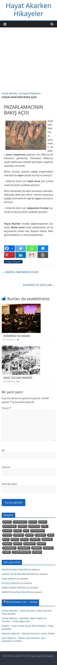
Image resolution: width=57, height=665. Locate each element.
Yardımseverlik (21, 552)
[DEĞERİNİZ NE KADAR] (21, 305)
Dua (51, 535)
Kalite (29, 535)
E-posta (6, 467)
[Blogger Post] (43, 255)
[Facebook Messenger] (43, 248)
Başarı (8, 543)
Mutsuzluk (34, 526)
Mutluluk (18, 535)
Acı (26, 531)
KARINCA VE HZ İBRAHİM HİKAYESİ (18, 574)
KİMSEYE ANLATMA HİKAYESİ (16, 592)
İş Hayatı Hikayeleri (30, 93)
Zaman (22, 526)
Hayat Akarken (10, 93)
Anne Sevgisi (10, 526)
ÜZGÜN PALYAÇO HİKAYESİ (14, 569)
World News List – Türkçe (21, 602)
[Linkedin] (20, 255)
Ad (3, 450)
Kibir (45, 526)
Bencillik (47, 539)
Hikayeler (24, 548)
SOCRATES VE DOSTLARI (39, 285)
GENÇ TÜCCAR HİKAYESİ (17, 377)
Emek (18, 543)
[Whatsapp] (31, 248)
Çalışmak (29, 543)
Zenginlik (40, 535)
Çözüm (48, 548)
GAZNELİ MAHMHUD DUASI (20, 272)
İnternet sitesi (9, 484)
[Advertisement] (28, 61)
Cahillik (8, 531)
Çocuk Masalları (20, 522)
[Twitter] (20, 248)
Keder (17, 531)
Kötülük (33, 522)
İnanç (15, 539)
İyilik (7, 552)
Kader (41, 543)
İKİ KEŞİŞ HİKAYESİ (11, 583)
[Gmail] (31, 255)
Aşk (6, 539)
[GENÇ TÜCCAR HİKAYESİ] (21, 347)
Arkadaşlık (10, 548)
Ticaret (7, 535)
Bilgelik (36, 548)
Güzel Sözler (37, 531)
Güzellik (43, 522)
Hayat (37, 552)
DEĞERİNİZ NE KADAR (16, 336)
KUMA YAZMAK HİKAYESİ (14, 587)
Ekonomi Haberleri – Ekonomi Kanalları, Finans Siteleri (28, 633)
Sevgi (24, 539)
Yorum (6, 408)
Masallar (7, 522)
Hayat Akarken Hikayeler (28, 9)
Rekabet (35, 539)
